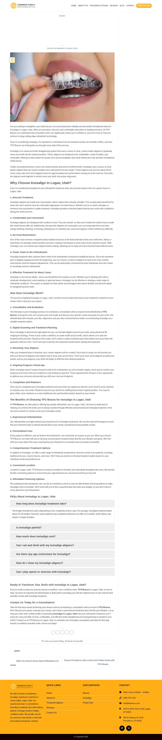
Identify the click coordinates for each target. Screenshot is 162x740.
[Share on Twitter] (58, 632)
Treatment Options (99, 6)
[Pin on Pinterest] (67, 632)
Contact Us (52, 713)
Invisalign (87, 698)
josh (76, 48)
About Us (51, 698)
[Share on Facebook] (53, 632)
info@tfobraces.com (131, 703)
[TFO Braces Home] (26, 686)
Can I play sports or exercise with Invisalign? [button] (43, 571)
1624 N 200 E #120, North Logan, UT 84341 (137, 710)
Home (73, 6)
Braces (86, 693)
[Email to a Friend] (62, 632)
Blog (122, 6)
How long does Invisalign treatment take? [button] (41, 503)
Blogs (62, 16)
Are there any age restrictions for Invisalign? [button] (43, 554)
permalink (79, 641)
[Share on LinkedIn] (71, 632)
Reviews (114, 6)
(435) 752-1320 (129, 698)
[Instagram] (128, 728)
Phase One (88, 703)
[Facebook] (122, 728)
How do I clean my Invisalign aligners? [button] (39, 563)
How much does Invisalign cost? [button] (36, 536)
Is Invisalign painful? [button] (29, 527)
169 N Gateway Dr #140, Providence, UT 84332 (133, 719)
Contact (130, 6)
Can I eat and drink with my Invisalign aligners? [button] (45, 545)
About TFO (83, 6)
